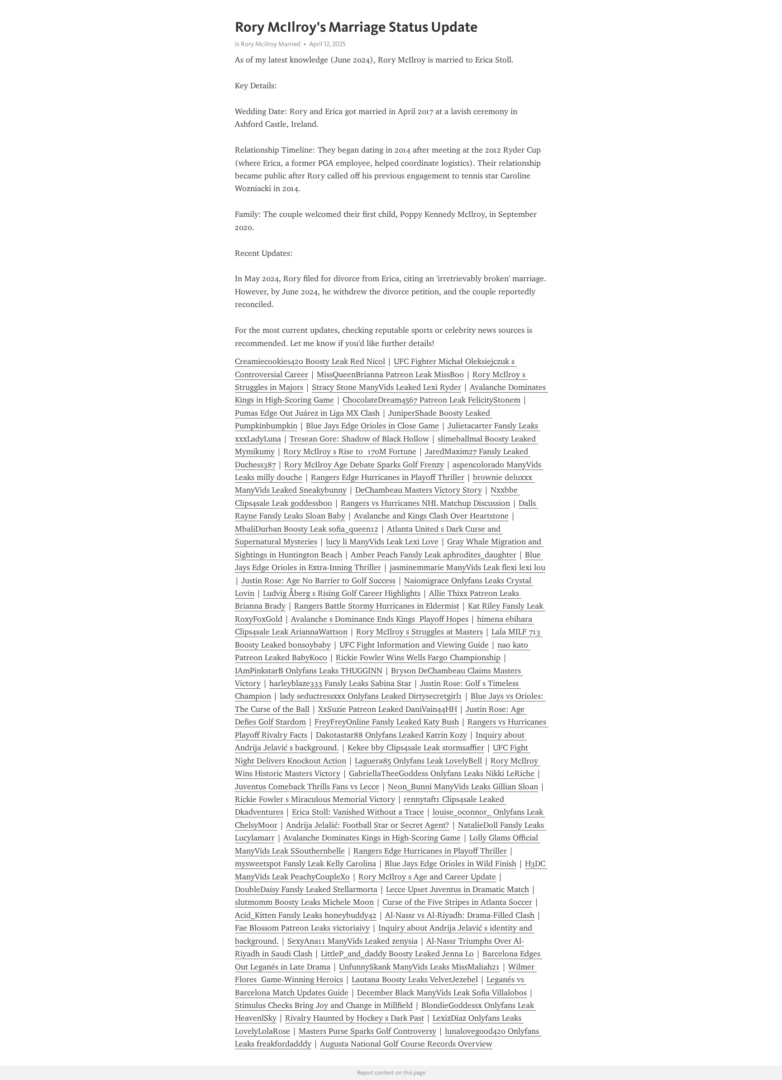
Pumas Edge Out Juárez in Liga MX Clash (307, 413)
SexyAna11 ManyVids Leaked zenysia (352, 941)
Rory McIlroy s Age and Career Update (427, 877)
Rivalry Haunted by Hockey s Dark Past (354, 1018)
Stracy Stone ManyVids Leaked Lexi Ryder (386, 387)
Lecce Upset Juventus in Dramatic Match (457, 889)
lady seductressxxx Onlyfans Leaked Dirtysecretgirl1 (371, 696)
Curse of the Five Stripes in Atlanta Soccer (457, 902)
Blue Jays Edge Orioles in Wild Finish (450, 864)
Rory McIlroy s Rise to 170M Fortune (349, 451)
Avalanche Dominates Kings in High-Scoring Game (372, 838)
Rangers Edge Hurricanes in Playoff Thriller (387, 477)
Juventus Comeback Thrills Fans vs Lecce (307, 787)
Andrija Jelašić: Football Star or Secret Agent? (367, 825)
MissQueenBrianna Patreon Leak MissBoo (390, 374)
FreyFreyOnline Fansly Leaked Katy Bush (387, 722)
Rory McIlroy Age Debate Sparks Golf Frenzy (364, 465)
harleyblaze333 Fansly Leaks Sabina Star (340, 683)
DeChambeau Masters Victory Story (418, 490)
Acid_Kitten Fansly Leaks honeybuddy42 (306, 915)
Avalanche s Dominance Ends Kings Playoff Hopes (379, 619)
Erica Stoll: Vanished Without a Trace (358, 812)
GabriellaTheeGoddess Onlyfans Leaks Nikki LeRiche (441, 773)
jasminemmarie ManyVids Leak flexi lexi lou (467, 567)
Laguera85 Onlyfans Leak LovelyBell (418, 761)
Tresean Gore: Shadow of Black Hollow (359, 439)
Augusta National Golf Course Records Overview (406, 1044)
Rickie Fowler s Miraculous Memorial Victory (315, 799)
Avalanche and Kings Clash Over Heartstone (431, 516)
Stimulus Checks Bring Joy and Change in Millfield (324, 1005)
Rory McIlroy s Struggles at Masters (419, 632)
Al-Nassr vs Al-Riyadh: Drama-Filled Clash (459, 915)
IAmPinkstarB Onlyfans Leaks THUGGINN (308, 671)
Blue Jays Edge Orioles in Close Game (372, 426)
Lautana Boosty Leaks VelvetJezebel (415, 979)
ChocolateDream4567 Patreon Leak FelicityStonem (431, 400)
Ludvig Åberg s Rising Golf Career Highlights (341, 593)
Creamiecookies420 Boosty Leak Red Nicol (310, 361)
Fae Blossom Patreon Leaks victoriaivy (302, 928)
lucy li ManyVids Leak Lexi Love (382, 542)
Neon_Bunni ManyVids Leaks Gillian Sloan (463, 787)
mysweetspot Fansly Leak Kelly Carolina (305, 864)
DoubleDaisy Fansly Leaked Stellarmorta (306, 889)
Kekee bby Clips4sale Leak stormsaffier (416, 748)
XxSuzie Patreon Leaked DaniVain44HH (387, 709)
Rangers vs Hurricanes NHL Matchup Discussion (425, 503)
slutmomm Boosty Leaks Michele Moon (304, 902)
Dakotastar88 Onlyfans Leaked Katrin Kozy (391, 735)
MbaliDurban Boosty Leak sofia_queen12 (306, 529)
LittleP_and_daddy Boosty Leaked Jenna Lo (397, 954)
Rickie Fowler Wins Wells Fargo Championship (418, 657)
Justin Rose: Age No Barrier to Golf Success (318, 581)
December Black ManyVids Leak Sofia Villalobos (442, 993)
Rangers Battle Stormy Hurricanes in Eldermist (376, 606)
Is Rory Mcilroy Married (267, 44)
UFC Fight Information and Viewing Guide (414, 645)
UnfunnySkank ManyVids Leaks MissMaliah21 (419, 967)
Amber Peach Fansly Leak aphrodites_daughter (433, 555)
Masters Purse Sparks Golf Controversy (367, 1031)
